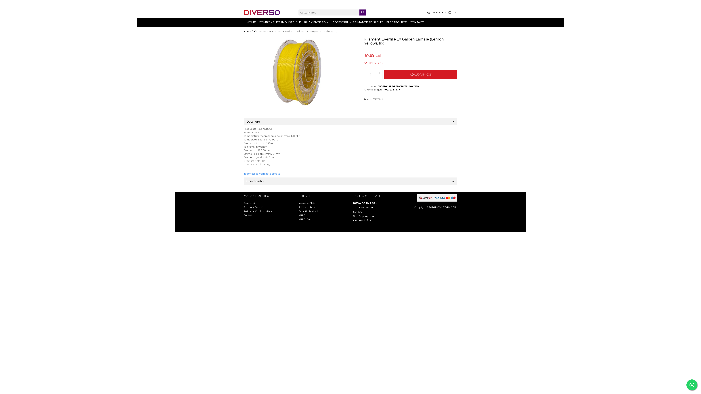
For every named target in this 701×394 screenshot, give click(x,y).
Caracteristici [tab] (255, 181)
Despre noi (249, 203)
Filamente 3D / (262, 31)
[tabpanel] (299, 72)
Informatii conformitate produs (262, 173)
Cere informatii (374, 98)
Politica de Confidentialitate (258, 211)
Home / (248, 31)
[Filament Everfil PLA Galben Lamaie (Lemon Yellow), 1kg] (299, 72)
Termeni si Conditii (253, 207)
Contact (248, 215)
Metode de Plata (306, 203)
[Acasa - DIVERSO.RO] (262, 12)
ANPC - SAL (304, 219)
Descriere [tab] (253, 121)
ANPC (301, 215)
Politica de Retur (307, 207)
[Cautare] (362, 12)
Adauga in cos (421, 74)
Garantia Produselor (309, 211)
